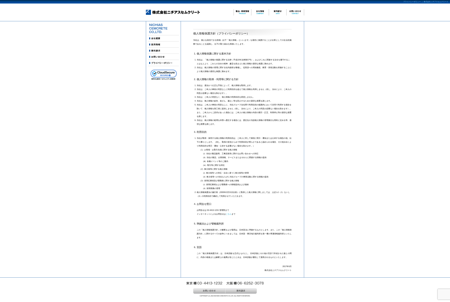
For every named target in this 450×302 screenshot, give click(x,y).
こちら (229, 214)
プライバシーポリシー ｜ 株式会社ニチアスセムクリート (425, 2)
